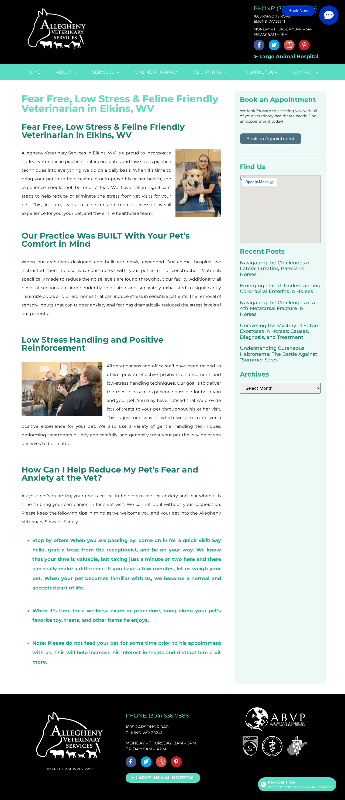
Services (103, 72)
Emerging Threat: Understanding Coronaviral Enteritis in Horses (280, 289)
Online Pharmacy (156, 72)
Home (33, 72)
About (63, 72)
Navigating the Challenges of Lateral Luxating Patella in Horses (275, 268)
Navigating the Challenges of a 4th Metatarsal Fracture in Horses (277, 308)
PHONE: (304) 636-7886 (157, 715)
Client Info (208, 72)
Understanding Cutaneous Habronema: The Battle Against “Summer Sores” (278, 354)
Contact (303, 72)
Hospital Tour (260, 72)
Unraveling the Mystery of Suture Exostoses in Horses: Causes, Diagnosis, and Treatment (280, 331)
